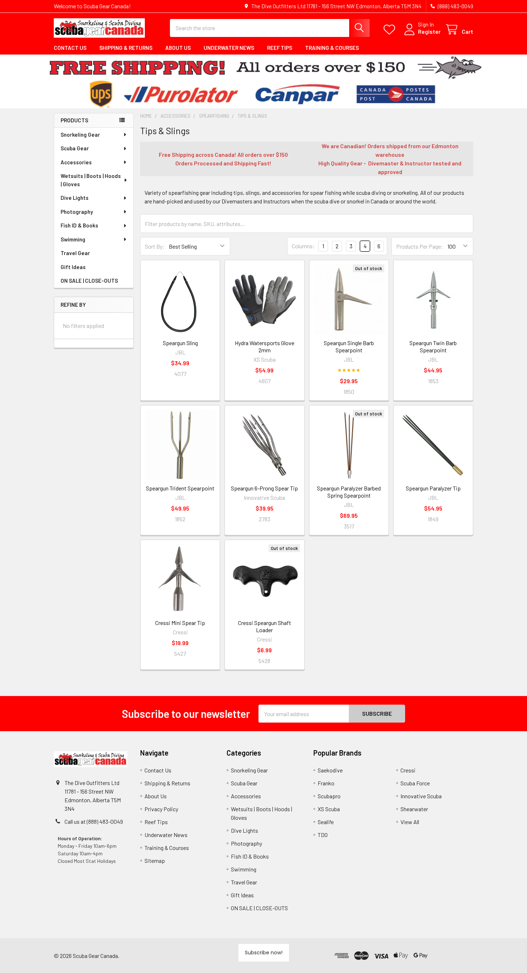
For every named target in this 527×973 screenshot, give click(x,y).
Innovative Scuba (421, 796)
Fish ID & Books (79, 225)
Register (429, 31)
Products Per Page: (419, 246)
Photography (77, 211)
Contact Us (70, 47)
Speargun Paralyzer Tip (433, 488)
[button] (452, 956)
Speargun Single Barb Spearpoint (349, 346)
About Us (178, 47)
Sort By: (155, 246)
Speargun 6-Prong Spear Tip (264, 488)
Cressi (408, 770)
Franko (326, 783)
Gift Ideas (73, 267)
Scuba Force (415, 783)
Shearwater (414, 808)
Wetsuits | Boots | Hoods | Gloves (91, 180)
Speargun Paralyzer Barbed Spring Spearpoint (349, 492)
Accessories (76, 162)
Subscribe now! (264, 952)
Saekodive (330, 770)
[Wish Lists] (391, 29)
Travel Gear (75, 253)
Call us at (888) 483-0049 (94, 821)
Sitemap (154, 860)
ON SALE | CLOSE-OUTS (89, 280)
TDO (323, 834)
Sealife (326, 821)
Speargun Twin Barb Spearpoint (433, 346)
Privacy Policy (161, 808)
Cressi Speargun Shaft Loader (264, 626)
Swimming (73, 239)
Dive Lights (75, 197)
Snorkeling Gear (80, 134)
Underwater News (229, 47)
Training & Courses (332, 47)
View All (409, 821)
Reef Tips (279, 47)
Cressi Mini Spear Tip (180, 622)
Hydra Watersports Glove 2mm (264, 346)
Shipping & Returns (125, 47)
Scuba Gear (75, 148)
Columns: (303, 246)
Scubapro (329, 796)
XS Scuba (329, 808)
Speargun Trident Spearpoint (180, 488)
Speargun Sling (180, 342)
